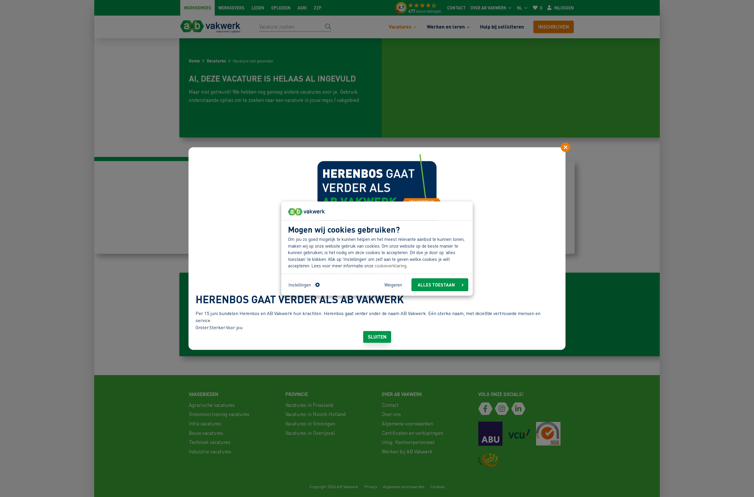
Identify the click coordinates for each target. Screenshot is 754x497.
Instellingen (299, 285)
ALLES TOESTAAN (436, 285)
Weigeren (393, 285)
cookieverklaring (390, 266)
